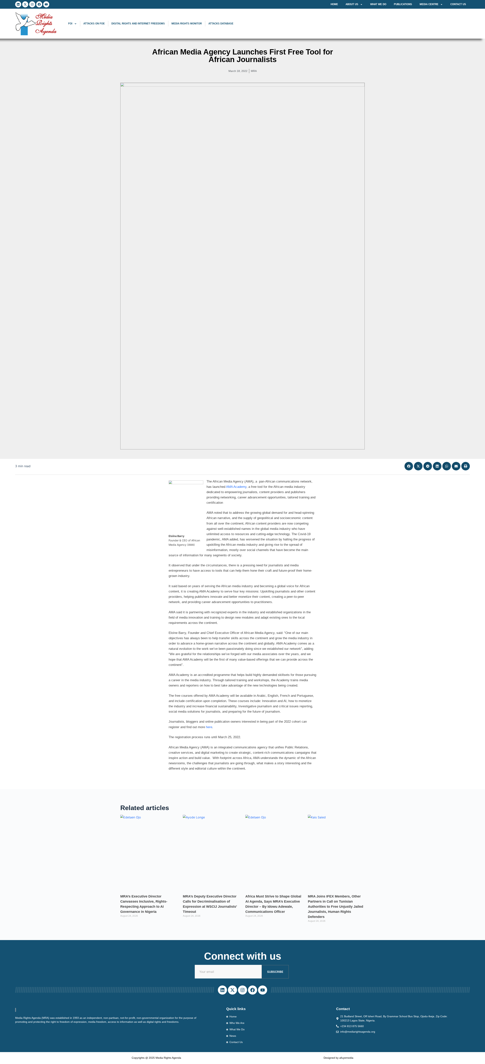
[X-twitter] (25, 4)
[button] (408, 466)
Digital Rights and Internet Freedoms (138, 23)
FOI (70, 23)
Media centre (429, 4)
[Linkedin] (18, 4)
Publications (403, 4)
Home (334, 4)
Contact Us (458, 4)
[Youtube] (46, 4)
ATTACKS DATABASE (220, 23)
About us (352, 4)
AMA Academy (236, 487)
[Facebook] (39, 4)
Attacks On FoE (94, 23)
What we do (378, 4)
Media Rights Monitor (186, 23)
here (209, 727)
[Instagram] (32, 4)
